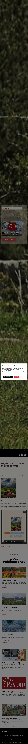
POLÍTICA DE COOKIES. (19, 373)
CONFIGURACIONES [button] (8, 376)
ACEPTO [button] (16, 376)
